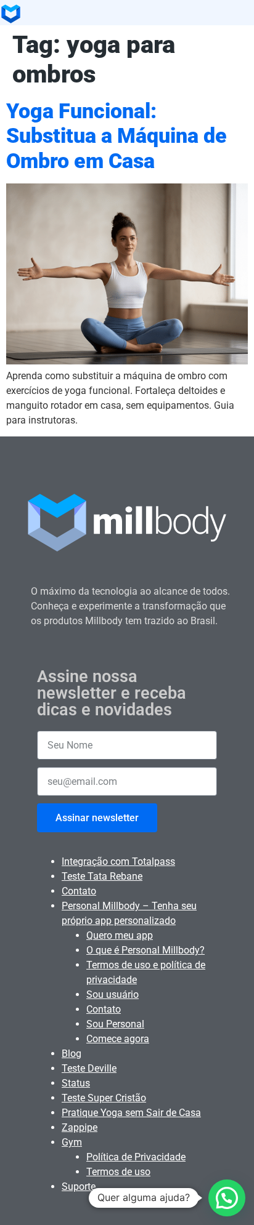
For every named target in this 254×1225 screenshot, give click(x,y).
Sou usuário (112, 994)
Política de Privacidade (136, 1157)
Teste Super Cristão (104, 1098)
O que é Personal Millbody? (145, 950)
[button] (226, 1197)
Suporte (79, 1186)
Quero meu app (119, 935)
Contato (79, 891)
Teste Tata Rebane (102, 876)
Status (76, 1083)
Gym (72, 1142)
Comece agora (117, 1039)
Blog (71, 1053)
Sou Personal (115, 1024)
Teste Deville (89, 1068)
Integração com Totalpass (118, 861)
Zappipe (79, 1127)
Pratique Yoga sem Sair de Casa (131, 1113)
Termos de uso (118, 1172)
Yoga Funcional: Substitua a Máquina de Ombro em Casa (116, 136)
